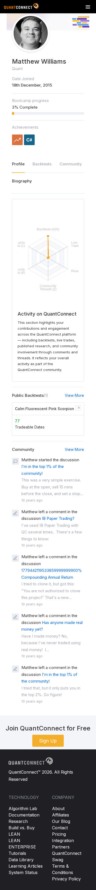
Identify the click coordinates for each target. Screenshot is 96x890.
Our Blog (61, 821)
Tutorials (17, 853)
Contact (60, 827)
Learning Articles (26, 866)
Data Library (21, 859)
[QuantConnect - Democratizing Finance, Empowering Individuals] (21, 7)
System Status (23, 872)
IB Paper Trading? (58, 518)
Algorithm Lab (23, 808)
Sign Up (48, 741)
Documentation (24, 815)
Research (18, 821)
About (58, 808)
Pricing (59, 834)
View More (74, 395)
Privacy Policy (66, 878)
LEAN (14, 834)
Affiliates (60, 815)
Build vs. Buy (22, 827)
